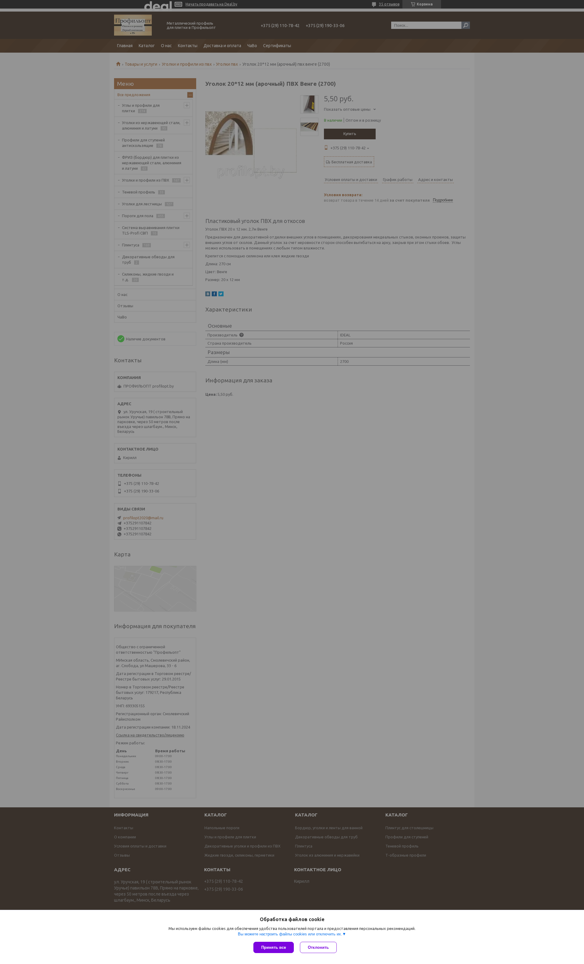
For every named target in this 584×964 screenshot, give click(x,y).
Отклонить (318, 947)
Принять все (273, 947)
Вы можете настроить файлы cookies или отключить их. (290, 934)
